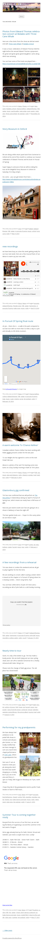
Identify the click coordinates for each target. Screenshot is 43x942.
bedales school (11, 109)
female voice (17, 306)
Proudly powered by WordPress (12, 938)
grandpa (34, 797)
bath (34, 705)
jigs (39, 472)
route (12, 399)
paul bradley (15, 111)
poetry (33, 111)
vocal (24, 638)
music (8, 111)
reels (20, 475)
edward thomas (32, 109)
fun (10, 912)
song (4, 234)
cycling (5, 396)
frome (20, 707)
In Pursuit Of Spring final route (18, 321)
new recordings (10, 246)
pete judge (23, 111)
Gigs (19, 229)
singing (16, 399)
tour (23, 547)
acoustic (36, 303)
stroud (30, 710)
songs (21, 399)
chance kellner (21, 109)
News (20, 106)
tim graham (21, 114)
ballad (31, 229)
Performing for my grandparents (19, 727)
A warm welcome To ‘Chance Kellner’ (20, 445)
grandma (28, 797)
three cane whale (11, 114)
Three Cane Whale (15, 44)
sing (38, 231)
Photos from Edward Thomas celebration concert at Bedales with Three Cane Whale (21, 34)
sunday (30, 475)
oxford (34, 231)
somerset (24, 710)
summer (14, 917)
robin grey (9, 802)
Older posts (7, 930)
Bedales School (28, 44)
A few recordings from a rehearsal (19, 562)
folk (38, 109)
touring (31, 712)
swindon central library (10, 712)
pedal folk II (24, 915)
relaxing (24, 475)
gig (34, 545)
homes (7, 799)
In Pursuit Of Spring (11, 389)
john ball (32, 635)
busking (35, 910)
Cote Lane (7, 755)
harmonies (32, 306)
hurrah (14, 547)
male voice (17, 308)
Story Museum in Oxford (15, 129)
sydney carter (13, 638)
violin (27, 114)
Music (20, 303)
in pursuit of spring (21, 231)
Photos (24, 106)
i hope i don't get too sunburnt (25, 912)
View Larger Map (7, 905)
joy (37, 912)
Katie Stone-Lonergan (19, 799)
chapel (15, 797)
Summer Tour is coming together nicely (19, 816)
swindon (35, 710)
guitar (4, 111)
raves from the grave (14, 710)
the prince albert (23, 712)
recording (6, 638)
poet (28, 111)
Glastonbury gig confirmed (16, 490)
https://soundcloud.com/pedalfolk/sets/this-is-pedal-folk (21, 64)
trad (35, 475)
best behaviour (7, 797)
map (4, 399)
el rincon (12, 707)
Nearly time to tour (12, 650)
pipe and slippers (12, 475)
